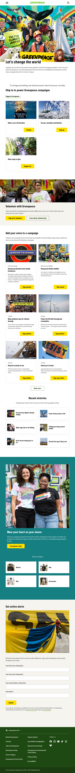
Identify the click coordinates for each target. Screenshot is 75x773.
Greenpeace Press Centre (14, 759)
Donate (29, 130)
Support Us (27, 166)
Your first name (14, 666)
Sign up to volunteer (15, 218)
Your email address (16, 683)
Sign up (61, 130)
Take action (60, 287)
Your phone (9, 692)
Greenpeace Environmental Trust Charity (37, 751)
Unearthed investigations (36, 741)
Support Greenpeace (12, 96)
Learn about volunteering (37, 218)
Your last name (14, 674)
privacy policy (47, 710)
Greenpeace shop (16, 546)
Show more (37, 388)
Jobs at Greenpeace (12, 746)
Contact (8, 741)
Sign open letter (58, 378)
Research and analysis (35, 746)
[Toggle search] (66, 3)
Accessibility (32, 761)
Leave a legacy (10, 755)
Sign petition (27, 287)
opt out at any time (31, 710)
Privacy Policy (32, 757)
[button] (37, 730)
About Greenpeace (12, 737)
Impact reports (33, 737)
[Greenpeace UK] (37, 3)
